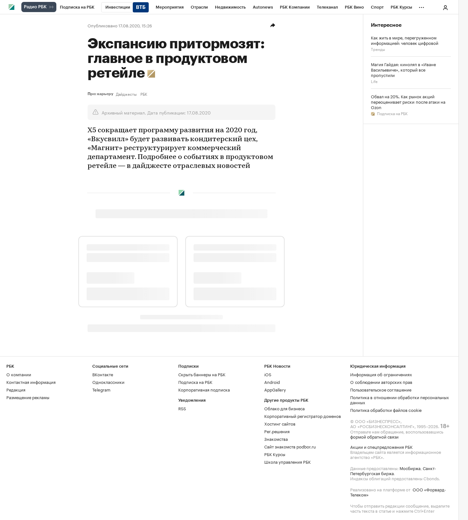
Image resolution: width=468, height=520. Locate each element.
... (421, 6)
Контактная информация (31, 381)
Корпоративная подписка (204, 389)
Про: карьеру (100, 94)
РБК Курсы (274, 454)
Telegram (101, 389)
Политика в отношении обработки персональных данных (399, 399)
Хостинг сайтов (279, 423)
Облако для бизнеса (284, 408)
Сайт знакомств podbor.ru (290, 446)
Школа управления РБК (287, 461)
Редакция (15, 389)
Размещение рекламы (27, 397)
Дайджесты (126, 94)
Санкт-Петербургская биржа (393, 470)
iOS (267, 374)
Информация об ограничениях (381, 374)
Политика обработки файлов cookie (386, 409)
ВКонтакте (102, 374)
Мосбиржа (410, 468)
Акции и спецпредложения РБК (381, 446)
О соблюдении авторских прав (381, 381)
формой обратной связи (374, 436)
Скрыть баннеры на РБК (201, 374)
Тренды (378, 49)
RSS (182, 408)
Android (272, 381)
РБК (143, 94)
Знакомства (276, 438)
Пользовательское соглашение (380, 389)
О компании (18, 374)
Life (374, 81)
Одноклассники (108, 381)
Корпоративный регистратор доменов (302, 416)
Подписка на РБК (392, 113)
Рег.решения (277, 431)
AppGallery (275, 389)
